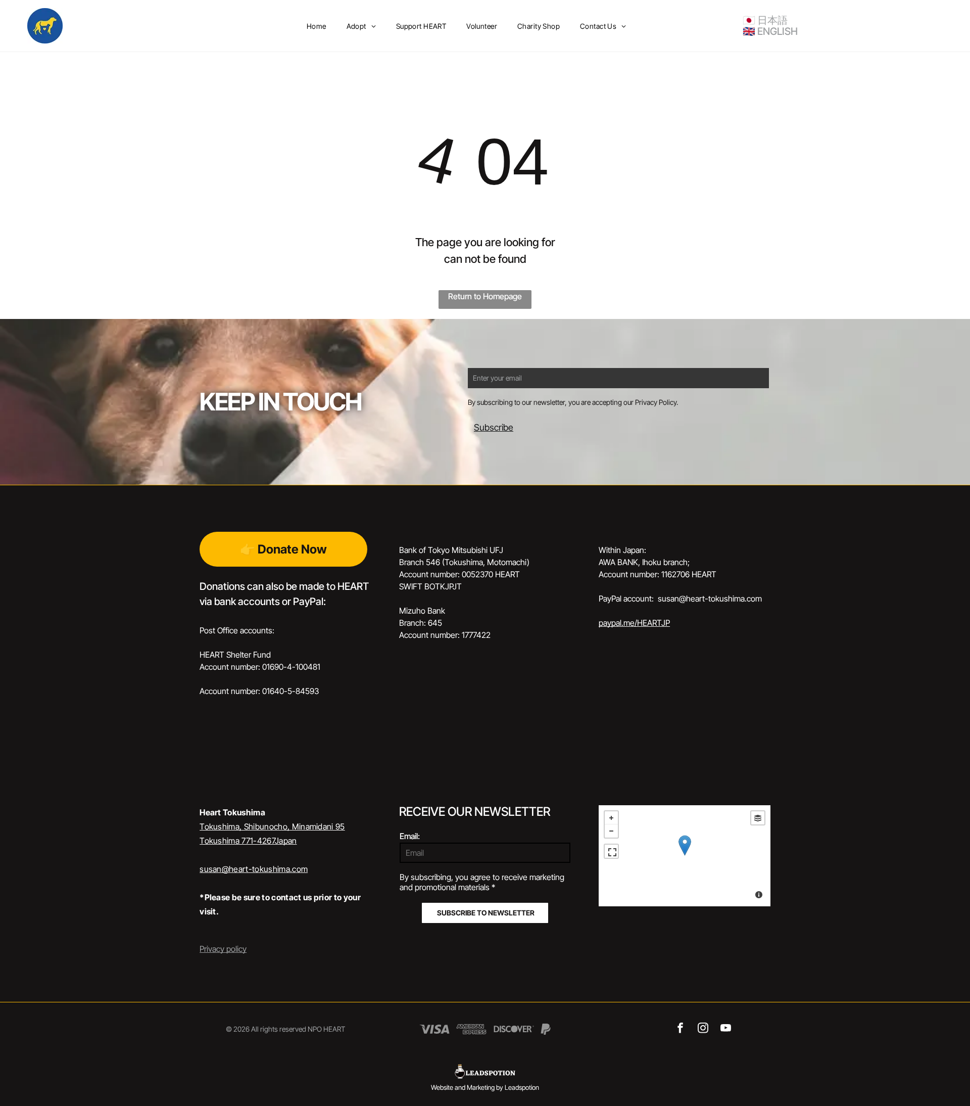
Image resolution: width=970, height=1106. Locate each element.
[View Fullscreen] (611, 851)
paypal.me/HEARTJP (634, 623)
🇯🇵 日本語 (765, 20)
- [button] (611, 831)
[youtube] (726, 1029)
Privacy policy (223, 949)
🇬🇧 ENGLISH (770, 31)
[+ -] (684, 855)
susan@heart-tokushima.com (254, 869)
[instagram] (703, 1029)
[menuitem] (316, 26)
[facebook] (680, 1029)
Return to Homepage (485, 296)
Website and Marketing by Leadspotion (485, 1087)
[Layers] (757, 817)
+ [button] (611, 817)
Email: (410, 836)
